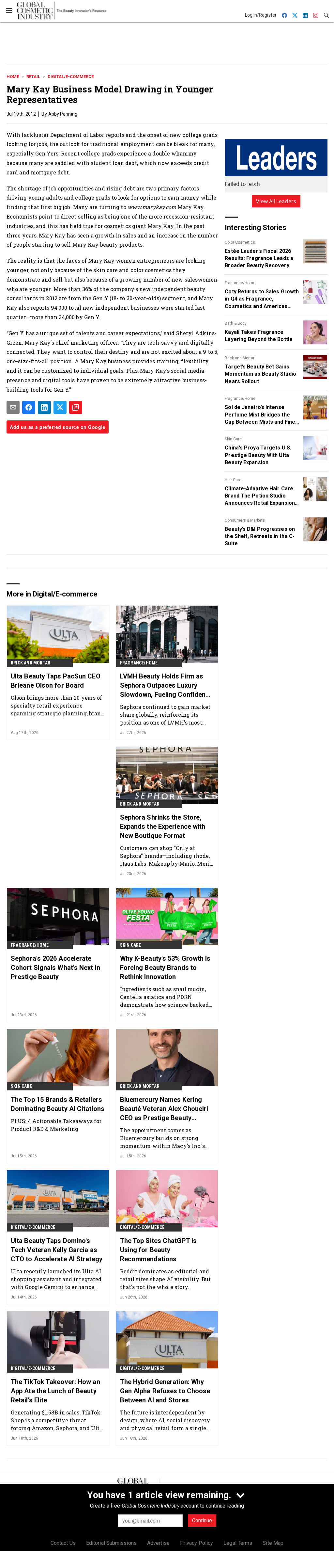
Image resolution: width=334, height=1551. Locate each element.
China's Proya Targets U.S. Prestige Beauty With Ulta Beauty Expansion (258, 455)
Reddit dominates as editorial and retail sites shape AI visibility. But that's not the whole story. (165, 1279)
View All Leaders (276, 201)
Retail (33, 76)
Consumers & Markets (245, 520)
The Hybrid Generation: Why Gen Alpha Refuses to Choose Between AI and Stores (165, 1391)
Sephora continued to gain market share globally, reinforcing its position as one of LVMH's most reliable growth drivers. (165, 714)
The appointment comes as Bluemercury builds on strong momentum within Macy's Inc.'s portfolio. (162, 1138)
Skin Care (233, 439)
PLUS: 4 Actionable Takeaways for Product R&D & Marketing (56, 1125)
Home (13, 76)
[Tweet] (60, 407)
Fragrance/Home (240, 283)
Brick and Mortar (239, 358)
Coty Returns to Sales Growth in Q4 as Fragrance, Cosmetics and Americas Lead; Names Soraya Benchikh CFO (262, 299)
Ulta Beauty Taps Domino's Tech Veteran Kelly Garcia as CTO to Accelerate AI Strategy (56, 1250)
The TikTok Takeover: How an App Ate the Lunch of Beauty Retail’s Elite (55, 1391)
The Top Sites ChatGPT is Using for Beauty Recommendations (158, 1250)
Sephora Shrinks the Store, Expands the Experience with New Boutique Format (162, 826)
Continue (202, 1520)
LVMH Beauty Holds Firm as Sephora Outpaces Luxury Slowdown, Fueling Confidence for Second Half (166, 685)
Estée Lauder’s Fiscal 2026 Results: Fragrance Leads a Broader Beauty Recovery (259, 258)
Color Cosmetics (240, 242)
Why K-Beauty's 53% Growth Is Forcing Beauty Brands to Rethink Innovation (165, 968)
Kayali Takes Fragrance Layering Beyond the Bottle (259, 335)
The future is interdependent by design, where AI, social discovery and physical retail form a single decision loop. (165, 1420)
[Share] (28, 407)
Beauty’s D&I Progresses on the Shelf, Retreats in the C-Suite (260, 536)
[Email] (13, 407)
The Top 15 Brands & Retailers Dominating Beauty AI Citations (57, 1104)
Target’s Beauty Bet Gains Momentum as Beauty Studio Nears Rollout (260, 374)
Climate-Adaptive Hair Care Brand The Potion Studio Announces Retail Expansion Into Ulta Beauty (260, 496)
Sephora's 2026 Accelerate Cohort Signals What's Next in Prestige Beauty (55, 968)
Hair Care (233, 480)
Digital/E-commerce (71, 76)
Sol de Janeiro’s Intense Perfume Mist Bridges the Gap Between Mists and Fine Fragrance (260, 415)
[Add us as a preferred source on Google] (75, 407)
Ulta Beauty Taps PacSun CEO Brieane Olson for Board (55, 680)
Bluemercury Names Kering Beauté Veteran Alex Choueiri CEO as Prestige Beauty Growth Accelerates (164, 1109)
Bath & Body (236, 323)
